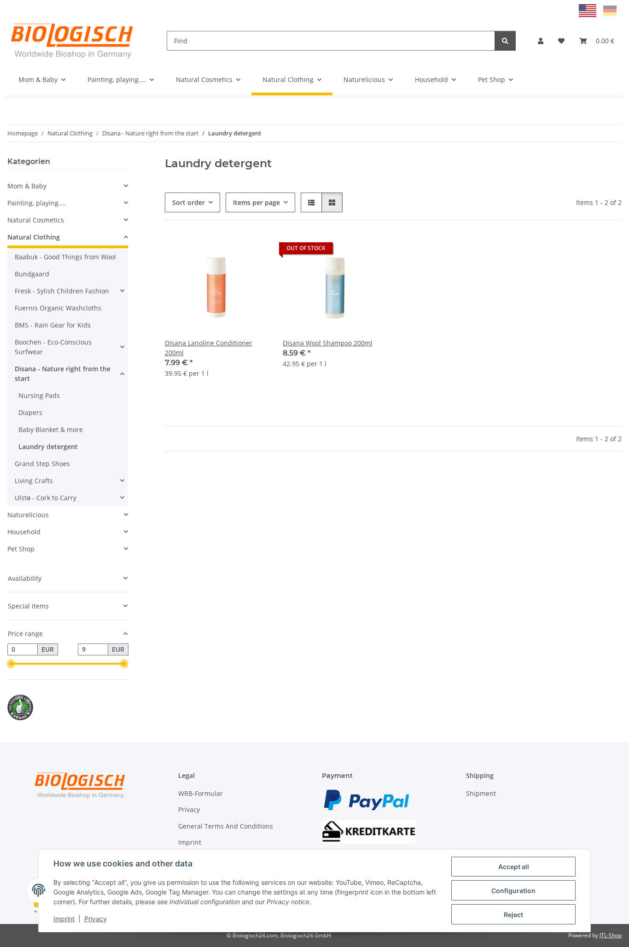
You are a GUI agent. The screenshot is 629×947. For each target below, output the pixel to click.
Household (24, 531)
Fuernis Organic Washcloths (58, 308)
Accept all (513, 867)
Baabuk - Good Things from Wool (65, 256)
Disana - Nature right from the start (63, 373)
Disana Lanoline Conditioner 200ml (208, 348)
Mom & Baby (27, 185)
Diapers (30, 412)
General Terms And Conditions (225, 826)
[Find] (505, 41)
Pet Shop (21, 548)
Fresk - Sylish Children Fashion (62, 290)
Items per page (256, 202)
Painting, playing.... (36, 203)
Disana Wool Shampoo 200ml (328, 343)
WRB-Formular (200, 793)
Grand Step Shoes (42, 463)
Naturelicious (28, 514)
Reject (513, 914)
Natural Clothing (33, 237)
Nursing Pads (39, 395)
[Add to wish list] (252, 250)
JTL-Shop (611, 935)
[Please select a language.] (589, 10)
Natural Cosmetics (35, 220)
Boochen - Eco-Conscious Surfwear (53, 347)
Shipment (481, 793)
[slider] (11, 663)
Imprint (64, 919)
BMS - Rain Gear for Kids (53, 325)
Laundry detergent (48, 446)
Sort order (188, 202)
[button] (540, 41)
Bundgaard (32, 273)
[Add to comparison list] (228, 250)
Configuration (513, 890)
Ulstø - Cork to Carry (45, 497)
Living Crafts (34, 480)
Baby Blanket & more (50, 429)
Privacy (95, 919)
